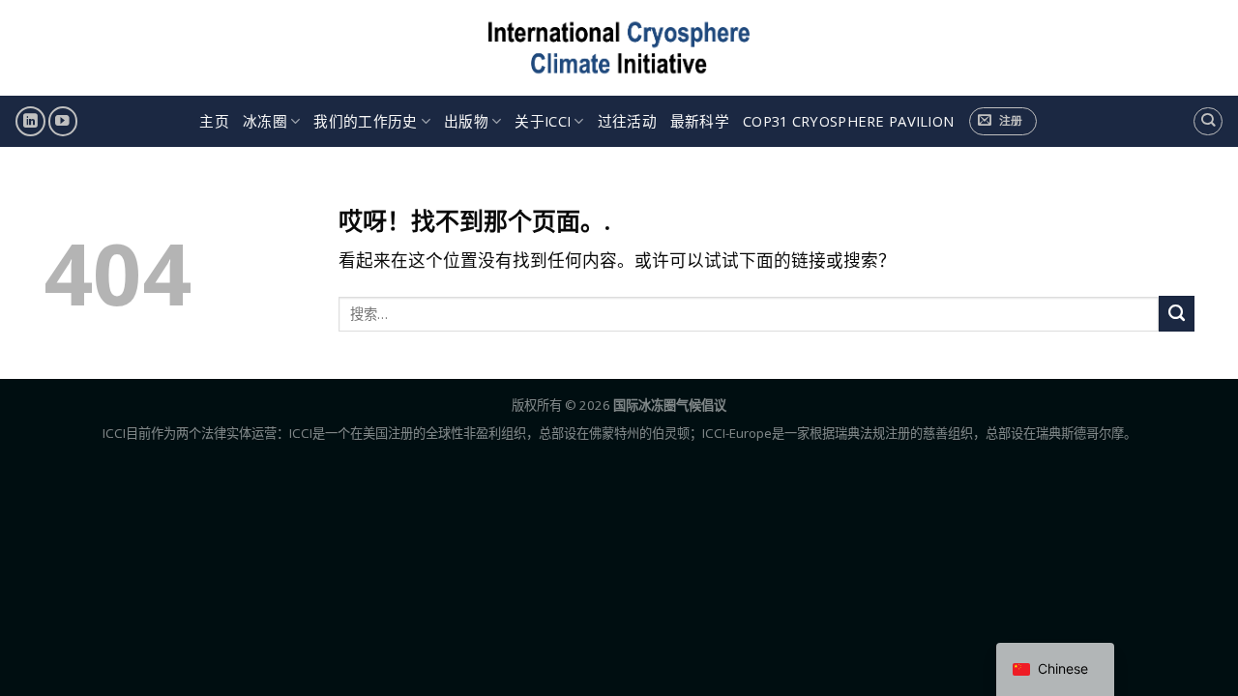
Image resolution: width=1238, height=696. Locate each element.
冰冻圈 (265, 120)
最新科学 (699, 120)
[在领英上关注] (29, 121)
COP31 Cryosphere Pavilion (848, 120)
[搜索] (1208, 121)
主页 (214, 120)
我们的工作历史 (365, 120)
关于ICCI (543, 120)
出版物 (466, 120)
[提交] (1176, 313)
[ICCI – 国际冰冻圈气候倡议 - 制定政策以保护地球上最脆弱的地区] (619, 47)
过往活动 (627, 120)
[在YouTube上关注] (62, 121)
